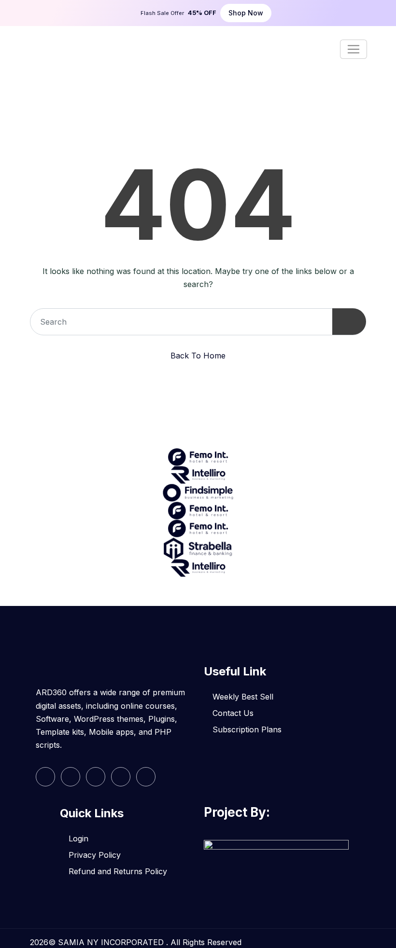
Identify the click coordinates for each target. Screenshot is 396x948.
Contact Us (233, 713)
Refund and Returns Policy (118, 871)
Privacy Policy (95, 855)
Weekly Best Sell (242, 696)
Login (78, 838)
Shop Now (245, 13)
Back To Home (198, 355)
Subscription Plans (247, 729)
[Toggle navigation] (353, 49)
